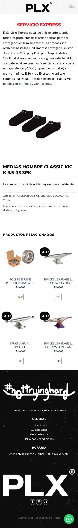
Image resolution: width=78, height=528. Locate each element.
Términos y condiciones (39, 438)
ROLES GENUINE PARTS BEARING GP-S (20, 281)
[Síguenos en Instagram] (39, 502)
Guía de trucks (39, 434)
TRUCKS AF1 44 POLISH (20, 345)
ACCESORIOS (25, 195)
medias (42, 206)
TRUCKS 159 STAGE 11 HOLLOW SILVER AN (58, 345)
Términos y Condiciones (34, 83)
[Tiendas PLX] (39, 7)
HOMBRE (39, 195)
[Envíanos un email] (46, 502)
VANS (6, 199)
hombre (32, 206)
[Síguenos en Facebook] (33, 502)
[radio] (20, 297)
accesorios (21, 206)
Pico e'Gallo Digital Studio (47, 517)
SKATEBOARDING (57, 195)
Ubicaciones (39, 425)
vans (23, 210)
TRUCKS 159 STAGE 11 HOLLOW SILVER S (58, 281)
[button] (5, 7)
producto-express (58, 206)
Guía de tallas (39, 429)
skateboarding (11, 210)
